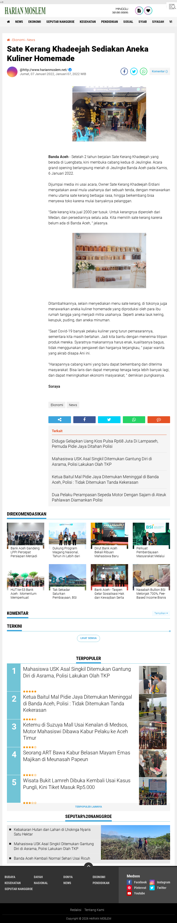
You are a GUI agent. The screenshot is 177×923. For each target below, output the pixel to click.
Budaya (10, 877)
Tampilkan (160, 613)
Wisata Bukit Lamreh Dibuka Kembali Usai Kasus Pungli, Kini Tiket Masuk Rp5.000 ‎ (76, 784)
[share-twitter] (134, 71)
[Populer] (148, 10)
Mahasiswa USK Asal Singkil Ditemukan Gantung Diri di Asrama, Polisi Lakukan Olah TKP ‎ (77, 672)
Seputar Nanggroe (60, 21)
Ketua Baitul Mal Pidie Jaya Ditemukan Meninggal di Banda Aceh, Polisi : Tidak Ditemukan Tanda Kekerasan (77, 703)
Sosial (128, 21)
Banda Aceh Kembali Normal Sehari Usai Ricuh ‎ (52, 858)
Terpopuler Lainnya (88, 806)
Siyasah (158, 21)
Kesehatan (88, 21)
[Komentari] (159, 419)
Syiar (143, 21)
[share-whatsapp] (143, 71)
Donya (68, 877)
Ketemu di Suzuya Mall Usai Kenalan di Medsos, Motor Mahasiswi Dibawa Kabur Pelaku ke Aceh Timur (75, 731)
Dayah (38, 877)
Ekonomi (34, 21)
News (19, 21)
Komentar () (160, 71)
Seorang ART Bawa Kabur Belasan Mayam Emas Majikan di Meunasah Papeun (76, 756)
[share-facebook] (124, 71)
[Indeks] (139, 10)
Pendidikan (109, 21)
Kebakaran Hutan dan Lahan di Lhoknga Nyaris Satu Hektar (52, 832)
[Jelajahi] (171, 6)
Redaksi (75, 910)
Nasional (41, 883)
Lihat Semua (88, 638)
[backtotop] (88, 867)
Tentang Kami (94, 910)
